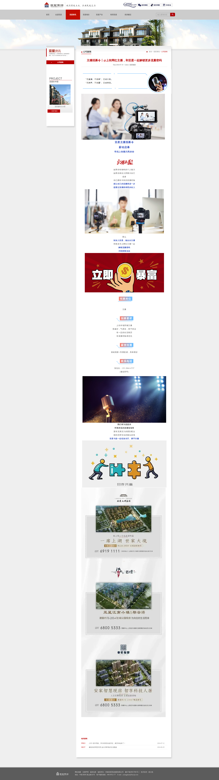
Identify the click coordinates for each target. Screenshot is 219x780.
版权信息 (93, 772)
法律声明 (86, 772)
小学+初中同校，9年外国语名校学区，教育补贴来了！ (107, 743)
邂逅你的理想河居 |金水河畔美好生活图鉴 (103, 747)
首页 (150, 52)
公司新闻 (60, 62)
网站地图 (78, 772)
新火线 (151, 772)
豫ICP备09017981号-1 (132, 772)
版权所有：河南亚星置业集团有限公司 (111, 772)
